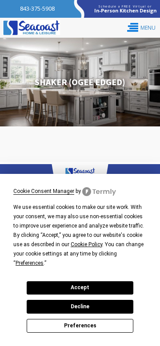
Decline (80, 306)
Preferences (80, 325)
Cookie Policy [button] (86, 244)
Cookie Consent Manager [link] (43, 191)
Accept (80, 287)
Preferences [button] (30, 263)
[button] (141, 27)
